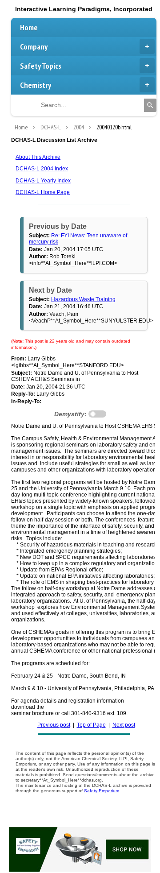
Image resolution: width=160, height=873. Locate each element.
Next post (123, 725)
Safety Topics (40, 66)
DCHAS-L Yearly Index (43, 181)
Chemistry (35, 85)
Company (34, 46)
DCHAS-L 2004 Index (42, 168)
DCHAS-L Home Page (43, 192)
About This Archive (38, 157)
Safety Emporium (101, 790)
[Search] (150, 105)
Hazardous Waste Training (83, 299)
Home (29, 27)
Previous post (53, 725)
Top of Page (91, 725)
